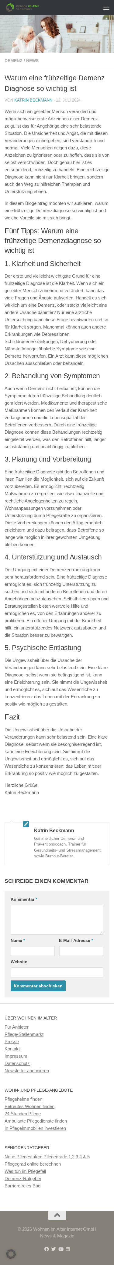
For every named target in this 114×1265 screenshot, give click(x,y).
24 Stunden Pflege (23, 1113)
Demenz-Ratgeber (23, 1178)
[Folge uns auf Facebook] (46, 1249)
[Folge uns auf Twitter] (53, 1249)
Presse (12, 1041)
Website (19, 961)
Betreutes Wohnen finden (29, 1106)
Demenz (13, 60)
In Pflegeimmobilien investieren (35, 1128)
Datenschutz (17, 1063)
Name (18, 940)
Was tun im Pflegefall (25, 1171)
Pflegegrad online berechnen (33, 1164)
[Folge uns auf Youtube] (60, 1249)
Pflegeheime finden (23, 1099)
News (32, 60)
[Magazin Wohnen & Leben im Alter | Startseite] (30, 7)
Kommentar (24, 899)
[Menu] (106, 7)
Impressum (16, 1056)
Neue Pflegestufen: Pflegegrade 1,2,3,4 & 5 (47, 1156)
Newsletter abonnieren (27, 1070)
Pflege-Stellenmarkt (24, 1034)
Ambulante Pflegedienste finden (36, 1120)
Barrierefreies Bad (22, 1185)
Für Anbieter (17, 1027)
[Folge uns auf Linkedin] (67, 1249)
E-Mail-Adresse (76, 940)
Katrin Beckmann (33, 100)
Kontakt (12, 1048)
